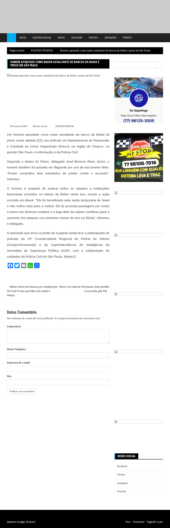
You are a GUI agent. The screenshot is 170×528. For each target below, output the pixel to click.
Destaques (110, 37)
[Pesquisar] (159, 65)
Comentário (14, 326)
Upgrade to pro (155, 521)
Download (138, 521)
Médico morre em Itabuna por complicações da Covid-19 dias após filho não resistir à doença (32, 291)
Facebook (122, 466)
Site (9, 376)
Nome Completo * (17, 349)
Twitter (121, 474)
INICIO (22, 37)
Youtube (121, 491)
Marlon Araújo (40, 126)
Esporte (127, 37)
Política (93, 37)
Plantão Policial (42, 37)
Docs (128, 521)
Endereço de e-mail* (19, 362)
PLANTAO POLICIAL (64, 126)
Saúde (61, 37)
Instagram (122, 483)
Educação (76, 37)
